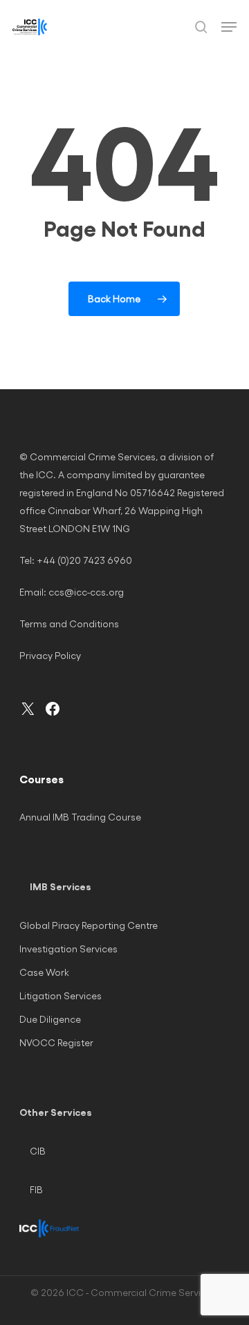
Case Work (44, 972)
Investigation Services (68, 948)
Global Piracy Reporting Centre (88, 925)
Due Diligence (50, 1019)
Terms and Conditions (69, 623)
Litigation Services (60, 995)
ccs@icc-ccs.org (86, 592)
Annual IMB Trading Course (80, 817)
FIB (36, 1189)
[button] (229, 27)
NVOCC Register (56, 1042)
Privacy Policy (50, 655)
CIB (38, 1151)
